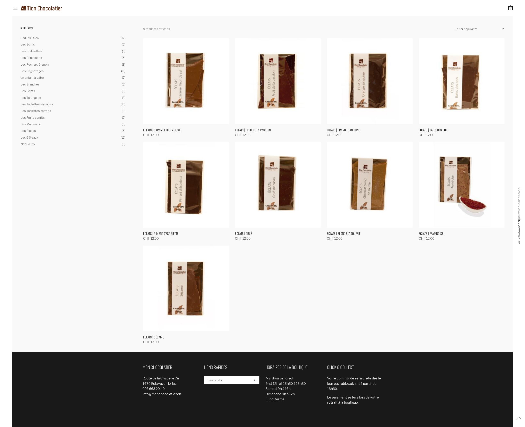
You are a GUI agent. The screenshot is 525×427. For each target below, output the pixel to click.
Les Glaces (28, 130)
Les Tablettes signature (37, 104)
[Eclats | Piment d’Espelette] (186, 185)
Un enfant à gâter (32, 77)
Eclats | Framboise (431, 233)
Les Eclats (28, 91)
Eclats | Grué (243, 233)
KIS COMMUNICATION (519, 232)
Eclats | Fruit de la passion (253, 130)
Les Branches (30, 84)
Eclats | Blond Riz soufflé (344, 233)
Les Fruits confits (33, 117)
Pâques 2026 (30, 38)
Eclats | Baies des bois (433, 130)
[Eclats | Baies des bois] (461, 81)
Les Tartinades (31, 97)
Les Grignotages (32, 71)
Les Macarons (30, 124)
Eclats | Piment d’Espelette (160, 233)
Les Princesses (31, 57)
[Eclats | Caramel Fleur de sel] (186, 81)
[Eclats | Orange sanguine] (370, 81)
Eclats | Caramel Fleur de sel (162, 130)
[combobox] (231, 380)
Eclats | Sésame (153, 337)
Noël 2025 (28, 144)
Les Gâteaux (29, 137)
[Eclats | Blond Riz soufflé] (370, 185)
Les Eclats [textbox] (231, 380)
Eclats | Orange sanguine (343, 130)
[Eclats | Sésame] (186, 288)
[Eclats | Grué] (278, 185)
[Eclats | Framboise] (461, 185)
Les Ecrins (28, 44)
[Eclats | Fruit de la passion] (278, 81)
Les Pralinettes (31, 51)
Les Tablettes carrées (36, 111)
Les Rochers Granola (35, 64)
